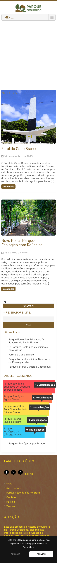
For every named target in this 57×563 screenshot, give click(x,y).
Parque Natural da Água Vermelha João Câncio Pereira (16, 409)
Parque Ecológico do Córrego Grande (13, 431)
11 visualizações (39, 407)
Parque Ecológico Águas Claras (14, 398)
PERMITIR (41, 554)
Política (10, 501)
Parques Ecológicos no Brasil (23, 492)
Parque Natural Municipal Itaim (12, 420)
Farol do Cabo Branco (19, 149)
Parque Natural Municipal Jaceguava (30, 366)
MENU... (9, 17)
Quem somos (13, 488)
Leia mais (8, 186)
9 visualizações (37, 419)
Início (9, 483)
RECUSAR (15, 554)
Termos (10, 506)
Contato (11, 497)
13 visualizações (45, 384)
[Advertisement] (28, 51)
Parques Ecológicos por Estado (27, 443)
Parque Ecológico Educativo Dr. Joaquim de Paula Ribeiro (27, 341)
